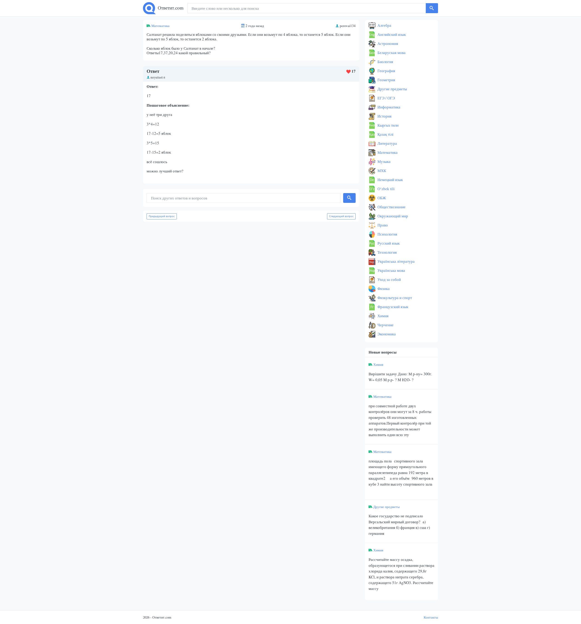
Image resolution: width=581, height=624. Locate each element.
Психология (387, 234)
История (384, 116)
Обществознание (391, 206)
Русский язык (388, 243)
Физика (383, 288)
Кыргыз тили (388, 125)
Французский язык (392, 306)
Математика (160, 25)
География (386, 70)
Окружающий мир (392, 216)
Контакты (431, 617)
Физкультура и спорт (394, 297)
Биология (385, 61)
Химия (383, 315)
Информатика (388, 107)
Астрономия (387, 43)
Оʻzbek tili (386, 188)
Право (382, 225)
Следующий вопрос (341, 216)
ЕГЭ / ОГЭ (386, 98)
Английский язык (391, 34)
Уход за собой (389, 279)
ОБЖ (381, 197)
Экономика (386, 334)
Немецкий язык (390, 179)
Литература (387, 143)
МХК (381, 170)
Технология (387, 252)
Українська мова (391, 270)
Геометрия (386, 79)
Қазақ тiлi (385, 134)
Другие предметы (392, 88)
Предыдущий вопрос (162, 216)
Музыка (384, 161)
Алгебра (384, 25)
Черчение (385, 324)
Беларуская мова (391, 52)
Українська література (396, 261)
